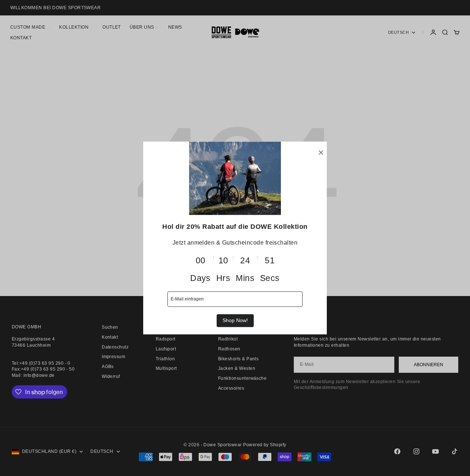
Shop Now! (235, 320)
